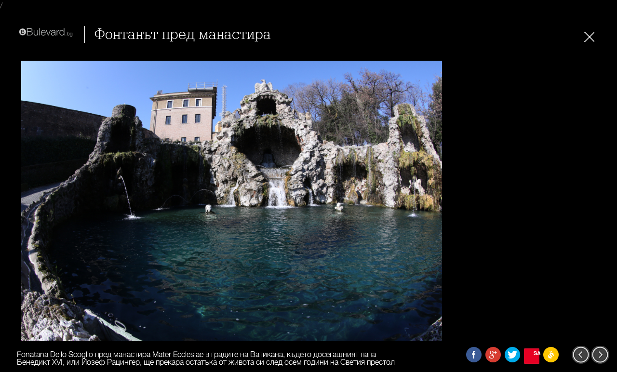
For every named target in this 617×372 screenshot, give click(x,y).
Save (536, 353)
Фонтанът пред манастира (182, 34)
